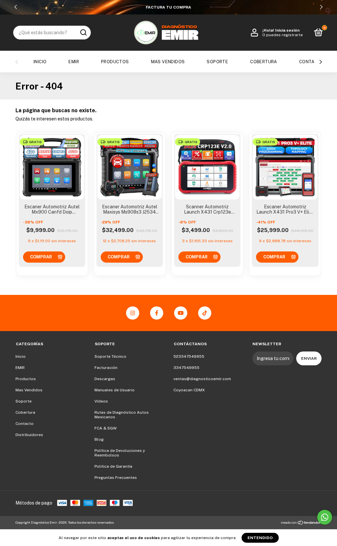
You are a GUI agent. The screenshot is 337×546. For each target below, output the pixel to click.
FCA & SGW (105, 428)
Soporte (217, 61)
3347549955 (186, 367)
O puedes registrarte (282, 35)
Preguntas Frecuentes (115, 477)
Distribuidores (29, 434)
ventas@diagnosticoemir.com (202, 379)
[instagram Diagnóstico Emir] (132, 313)
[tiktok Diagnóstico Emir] (204, 313)
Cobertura (263, 61)
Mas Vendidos (168, 61)
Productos (115, 61)
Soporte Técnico (110, 356)
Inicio (40, 61)
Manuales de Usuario (114, 390)
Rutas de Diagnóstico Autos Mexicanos (121, 414)
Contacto (311, 61)
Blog (99, 439)
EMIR (73, 61)
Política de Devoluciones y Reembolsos (119, 452)
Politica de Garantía (113, 466)
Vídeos (101, 401)
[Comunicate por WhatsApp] (324, 517)
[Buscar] (83, 33)
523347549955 (188, 356)
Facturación (105, 367)
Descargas (104, 379)
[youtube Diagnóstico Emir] (180, 313)
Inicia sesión (287, 30)
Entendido (260, 537)
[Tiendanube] (301, 523)
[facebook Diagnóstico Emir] (156, 313)
